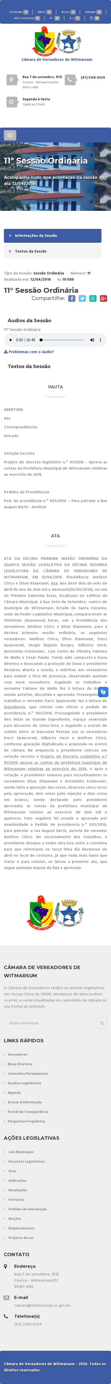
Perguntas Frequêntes (26, 1121)
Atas (12, 1171)
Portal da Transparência (28, 1112)
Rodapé (92, 12)
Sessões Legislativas (24, 1083)
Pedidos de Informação (28, 1209)
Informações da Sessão (35, 236)
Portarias (16, 1200)
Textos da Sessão (30, 251)
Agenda (14, 1093)
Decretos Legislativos (27, 1161)
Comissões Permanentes (28, 1074)
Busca (67, 12)
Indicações (17, 1180)
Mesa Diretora (20, 1064)
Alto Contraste (26, 18)
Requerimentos (21, 1228)
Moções (15, 1219)
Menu (44, 12)
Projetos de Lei (21, 1238)
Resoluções (18, 1190)
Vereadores (17, 1054)
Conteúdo (18, 12)
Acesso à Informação (25, 1102)
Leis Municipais (21, 1152)
